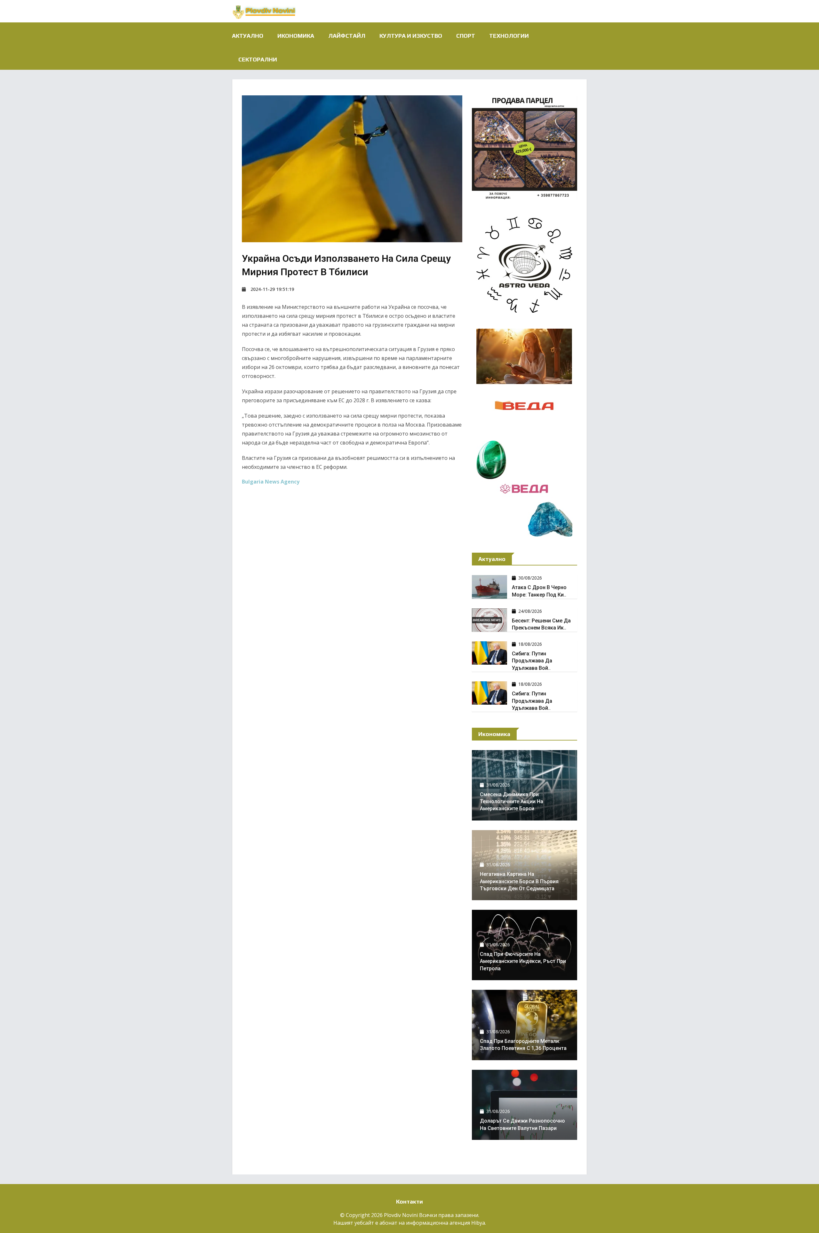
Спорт (465, 35)
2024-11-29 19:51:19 (272, 289)
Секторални (257, 59)
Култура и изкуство (410, 35)
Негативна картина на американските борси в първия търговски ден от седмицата (519, 881)
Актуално (247, 35)
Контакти (409, 1201)
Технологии (509, 35)
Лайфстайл (346, 35)
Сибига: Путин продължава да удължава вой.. (532, 661)
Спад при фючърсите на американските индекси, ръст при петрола (523, 961)
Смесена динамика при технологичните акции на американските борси (511, 801)
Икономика (295, 35)
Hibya (478, 1222)
